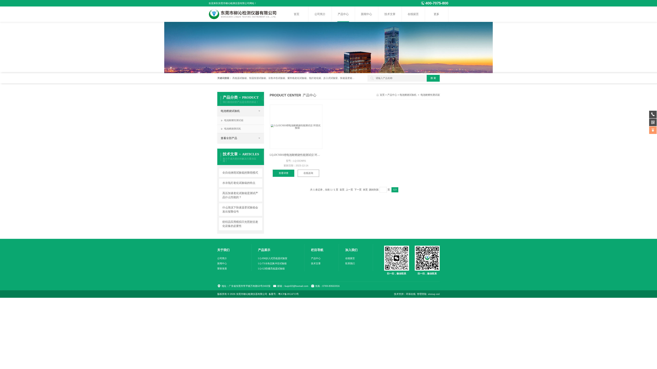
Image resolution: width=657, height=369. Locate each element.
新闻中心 (366, 14)
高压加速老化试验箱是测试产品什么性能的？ (240, 195)
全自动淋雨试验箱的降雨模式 (240, 172)
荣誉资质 (222, 268)
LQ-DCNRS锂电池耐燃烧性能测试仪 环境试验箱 (296, 154)
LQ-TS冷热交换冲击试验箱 (272, 263)
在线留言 (413, 14)
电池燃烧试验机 (230, 111)
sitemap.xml (434, 294)
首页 (296, 14)
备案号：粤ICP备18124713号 (284, 294)
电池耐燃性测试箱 (233, 120)
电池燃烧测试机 (232, 128)
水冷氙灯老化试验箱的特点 (238, 182)
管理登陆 (422, 294)
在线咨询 (308, 173)
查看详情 (283, 173)
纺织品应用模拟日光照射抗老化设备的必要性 (240, 223)
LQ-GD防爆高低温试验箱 (271, 268)
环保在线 (411, 294)
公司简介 (319, 14)
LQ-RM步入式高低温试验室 (272, 258)
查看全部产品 (229, 138)
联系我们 (350, 263)
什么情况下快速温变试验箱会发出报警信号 (240, 209)
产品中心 (343, 14)
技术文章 (389, 14)
